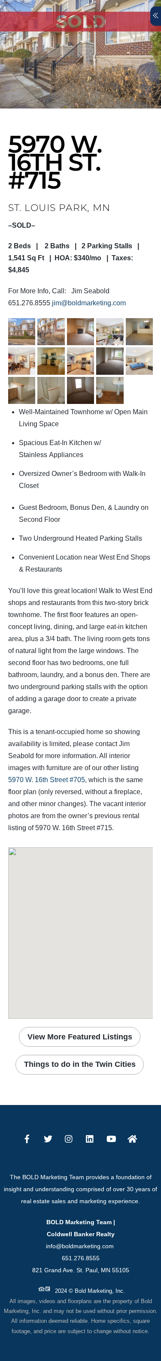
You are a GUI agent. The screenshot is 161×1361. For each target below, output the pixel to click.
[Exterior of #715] (21, 339)
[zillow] (132, 1138)
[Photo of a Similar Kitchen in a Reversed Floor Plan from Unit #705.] (80, 368)
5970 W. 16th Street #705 (46, 779)
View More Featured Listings (79, 1036)
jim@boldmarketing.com (89, 303)
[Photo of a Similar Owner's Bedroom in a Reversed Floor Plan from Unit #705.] (139, 368)
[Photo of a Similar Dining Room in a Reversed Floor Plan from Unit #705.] (21, 368)
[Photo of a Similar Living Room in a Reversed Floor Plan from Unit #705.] (109, 339)
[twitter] (48, 1138)
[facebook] (27, 1138)
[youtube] (111, 1138)
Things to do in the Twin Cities (80, 1064)
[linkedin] (90, 1138)
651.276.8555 (81, 1258)
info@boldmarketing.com (80, 1246)
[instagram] (69, 1138)
